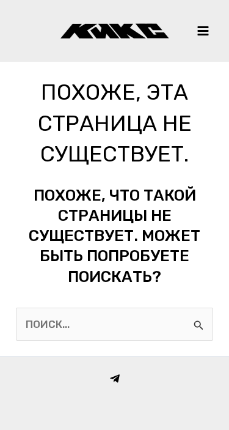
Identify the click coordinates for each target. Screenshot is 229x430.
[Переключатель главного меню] (203, 31)
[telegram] (114, 378)
